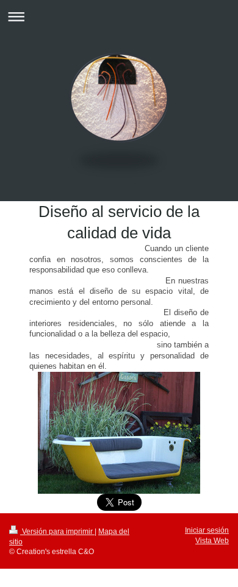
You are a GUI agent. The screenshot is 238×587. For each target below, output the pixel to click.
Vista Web (212, 540)
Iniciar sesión (207, 530)
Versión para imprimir (57, 531)
